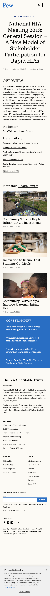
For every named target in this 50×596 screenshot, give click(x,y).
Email (4, 496)
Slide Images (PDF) (11, 171)
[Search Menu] (40, 5)
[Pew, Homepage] (8, 5)
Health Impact (28, 186)
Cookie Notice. (10, 587)
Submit (42, 500)
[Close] (46, 569)
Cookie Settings (24, 592)
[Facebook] (4, 522)
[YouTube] (18, 522)
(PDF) (15, 147)
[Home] (23, 380)
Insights (6, 457)
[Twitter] (15, 522)
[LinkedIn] (11, 522)
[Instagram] (8, 522)
